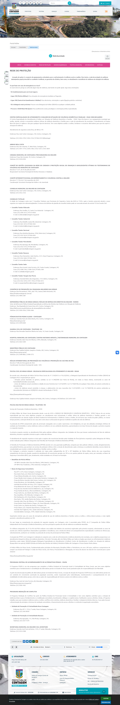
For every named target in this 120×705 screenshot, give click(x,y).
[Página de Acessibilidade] (40, 2)
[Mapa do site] (37, 2)
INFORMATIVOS (89, 65)
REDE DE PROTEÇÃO (45, 65)
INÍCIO (19, 65)
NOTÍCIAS (100, 65)
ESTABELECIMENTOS (30, 65)
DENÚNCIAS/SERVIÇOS (60, 65)
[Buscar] (69, 3)
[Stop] (16, 647)
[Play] (12, 647)
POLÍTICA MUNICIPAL (76, 65)
